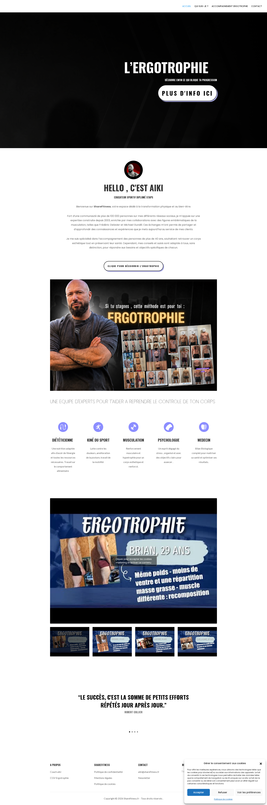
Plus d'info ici (187, 93)
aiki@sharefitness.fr (148, 771)
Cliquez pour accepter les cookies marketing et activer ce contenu (133, 561)
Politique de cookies (223, 799)
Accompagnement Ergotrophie (230, 6)
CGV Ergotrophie (59, 777)
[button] (260, 763)
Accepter (198, 792)
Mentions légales (103, 777)
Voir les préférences (249, 792)
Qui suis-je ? (201, 6)
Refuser (222, 792)
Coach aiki (56, 771)
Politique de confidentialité (108, 771)
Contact (256, 6)
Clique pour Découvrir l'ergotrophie (133, 266)
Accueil (186, 6)
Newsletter (144, 777)
